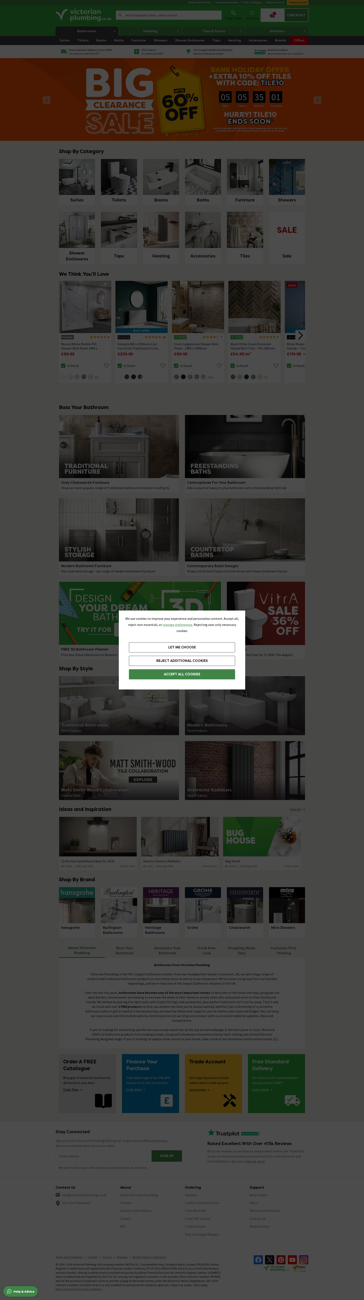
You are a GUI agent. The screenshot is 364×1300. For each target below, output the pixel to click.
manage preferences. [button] (178, 625)
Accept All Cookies (182, 674)
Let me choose (182, 647)
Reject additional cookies (182, 661)
